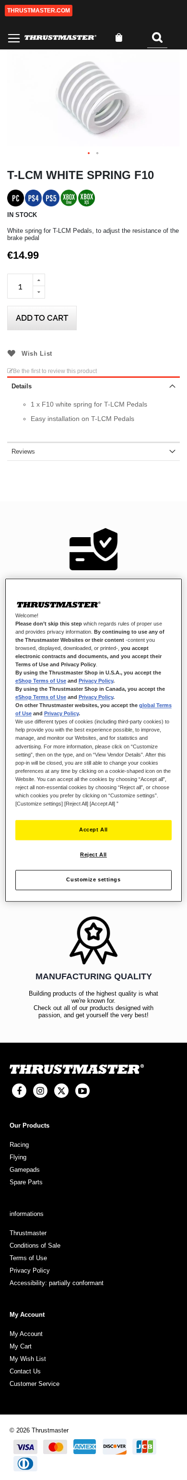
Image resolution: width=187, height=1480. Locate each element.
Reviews (23, 451)
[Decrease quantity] (39, 292)
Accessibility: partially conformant (57, 1283)
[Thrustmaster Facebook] (19, 1090)
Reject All (93, 854)
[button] (89, 153)
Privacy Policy (96, 681)
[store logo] (60, 37)
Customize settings (93, 879)
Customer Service (34, 1383)
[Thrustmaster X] (61, 1090)
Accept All (93, 829)
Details (22, 386)
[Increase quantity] (39, 280)
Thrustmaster (28, 1233)
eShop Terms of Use (40, 681)
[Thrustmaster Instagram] (40, 1090)
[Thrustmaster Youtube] (82, 1090)
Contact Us (25, 1371)
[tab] (93, 385)
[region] (94, 740)
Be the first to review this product (55, 371)
